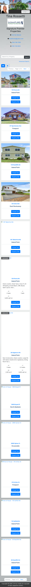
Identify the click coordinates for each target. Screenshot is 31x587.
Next (25, 69)
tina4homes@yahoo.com (16, 38)
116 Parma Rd (15, 90)
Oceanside (15, 446)
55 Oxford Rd (15, 203)
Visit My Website (16, 35)
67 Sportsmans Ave (15, 126)
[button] (27, 5)
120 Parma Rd (15, 278)
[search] (12, 56)
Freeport (15, 128)
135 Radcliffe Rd (15, 165)
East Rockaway (15, 206)
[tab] (3, 65)
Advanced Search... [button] (24, 61)
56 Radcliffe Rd (15, 560)
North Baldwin (15, 407)
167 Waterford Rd (15, 239)
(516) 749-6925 (16, 46)
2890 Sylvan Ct (15, 443)
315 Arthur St (15, 482)
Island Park (15, 92)
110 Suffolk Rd (15, 521)
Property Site (15, 102)
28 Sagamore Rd (15, 352)
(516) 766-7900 (16, 42)
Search (27, 57)
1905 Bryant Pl (15, 404)
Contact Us (25, 11)
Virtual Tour (15, 98)
